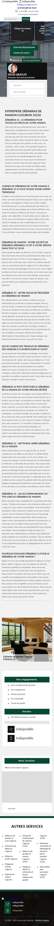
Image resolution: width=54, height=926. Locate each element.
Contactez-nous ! (22, 53)
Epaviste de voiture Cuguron (9, 877)
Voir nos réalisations (24, 48)
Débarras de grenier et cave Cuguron (10, 838)
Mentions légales (42, 921)
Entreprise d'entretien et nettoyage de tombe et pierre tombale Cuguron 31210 (45, 853)
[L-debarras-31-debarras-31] (12, 899)
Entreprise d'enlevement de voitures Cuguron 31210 (28, 841)
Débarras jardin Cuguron (11, 857)
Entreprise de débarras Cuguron (10, 848)
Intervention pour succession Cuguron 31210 (45, 872)
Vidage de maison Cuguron (9, 867)
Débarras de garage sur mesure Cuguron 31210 (27, 856)
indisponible (11, 1)
